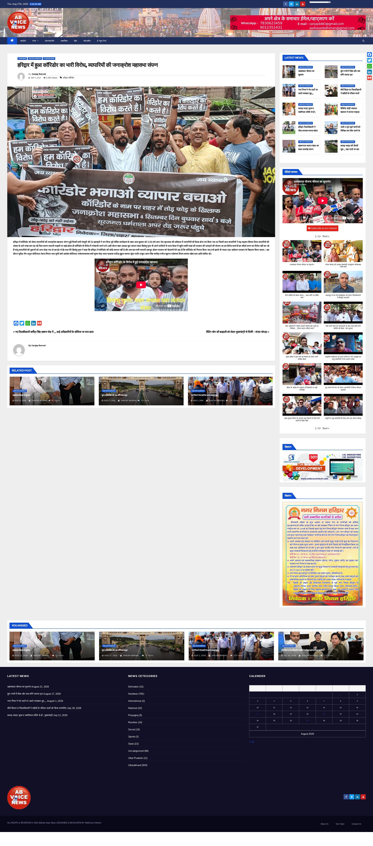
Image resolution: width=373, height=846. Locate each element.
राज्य (34, 40)
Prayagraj (133, 715)
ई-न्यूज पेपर (101, 40)
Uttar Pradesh (135, 758)
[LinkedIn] (369, 72)
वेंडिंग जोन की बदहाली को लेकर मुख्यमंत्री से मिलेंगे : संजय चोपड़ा (237, 331)
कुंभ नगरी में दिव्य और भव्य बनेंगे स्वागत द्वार (114, 395)
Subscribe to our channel (324, 228)
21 (324, 714)
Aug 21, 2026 (21, 656)
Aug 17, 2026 (110, 656)
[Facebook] (369, 54)
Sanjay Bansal (39, 74)
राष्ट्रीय (23, 40)
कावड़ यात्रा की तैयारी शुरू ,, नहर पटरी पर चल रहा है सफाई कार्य (350, 149)
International (134, 701)
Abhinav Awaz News (47, 823)
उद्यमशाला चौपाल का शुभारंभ (21, 395)
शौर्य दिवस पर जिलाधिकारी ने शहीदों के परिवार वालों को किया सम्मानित (351, 93)
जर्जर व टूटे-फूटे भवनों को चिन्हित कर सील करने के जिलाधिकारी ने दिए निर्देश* (351, 131)
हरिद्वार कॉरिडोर (68, 77)
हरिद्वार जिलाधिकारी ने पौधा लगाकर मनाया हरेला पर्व (308, 131)
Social (131, 729)
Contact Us (356, 824)
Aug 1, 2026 (200, 656)
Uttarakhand (49, 58)
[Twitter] (369, 60)
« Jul (251, 742)
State (131, 744)
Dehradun (133, 686)
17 (257, 714)
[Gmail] (369, 78)
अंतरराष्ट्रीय (49, 40)
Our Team (340, 824)
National (132, 708)
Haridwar (22, 58)
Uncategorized (35, 58)
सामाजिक (64, 40)
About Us (325, 824)
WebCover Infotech (93, 823)
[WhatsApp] (369, 66)
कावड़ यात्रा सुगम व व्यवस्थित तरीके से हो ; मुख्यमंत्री (307, 112)
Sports (131, 736)
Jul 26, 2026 (290, 656)
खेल (75, 40)
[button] (363, 40)
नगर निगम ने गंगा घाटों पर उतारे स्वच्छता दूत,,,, (205, 395)
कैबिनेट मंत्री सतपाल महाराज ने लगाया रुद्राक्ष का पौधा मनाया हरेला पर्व (350, 112)
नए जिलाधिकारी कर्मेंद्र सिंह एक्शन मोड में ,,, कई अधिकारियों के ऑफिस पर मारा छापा (54, 331)
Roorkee (132, 722)
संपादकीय (87, 40)
